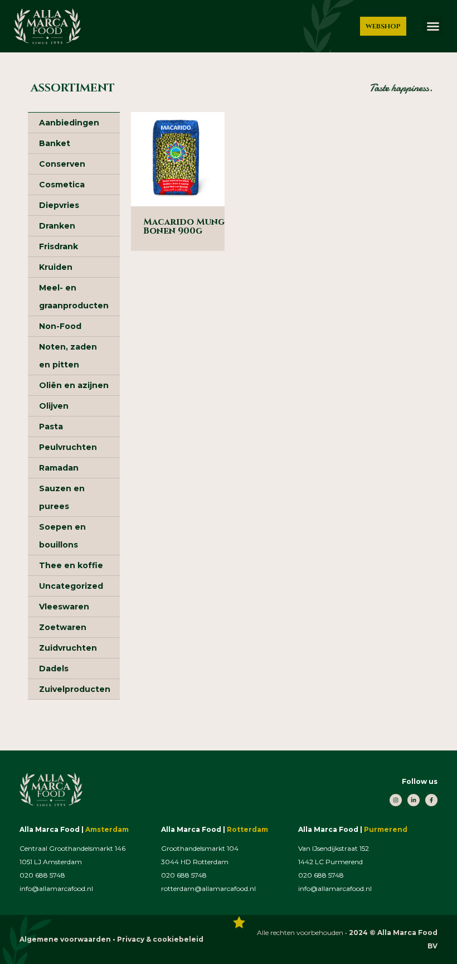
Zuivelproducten (74, 689)
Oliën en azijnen (74, 385)
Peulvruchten (68, 447)
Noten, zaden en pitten (68, 356)
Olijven (54, 406)
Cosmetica (62, 185)
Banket (54, 143)
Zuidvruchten (68, 648)
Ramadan (59, 468)
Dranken (57, 226)
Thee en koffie (71, 565)
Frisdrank (58, 246)
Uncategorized (71, 586)
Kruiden (55, 267)
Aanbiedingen (69, 123)
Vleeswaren (64, 607)
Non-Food (60, 326)
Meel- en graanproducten (74, 297)
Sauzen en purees (62, 497)
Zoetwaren (62, 627)
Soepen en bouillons (62, 536)
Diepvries (59, 205)
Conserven (62, 164)
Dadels (54, 668)
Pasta (51, 427)
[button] (433, 26)
